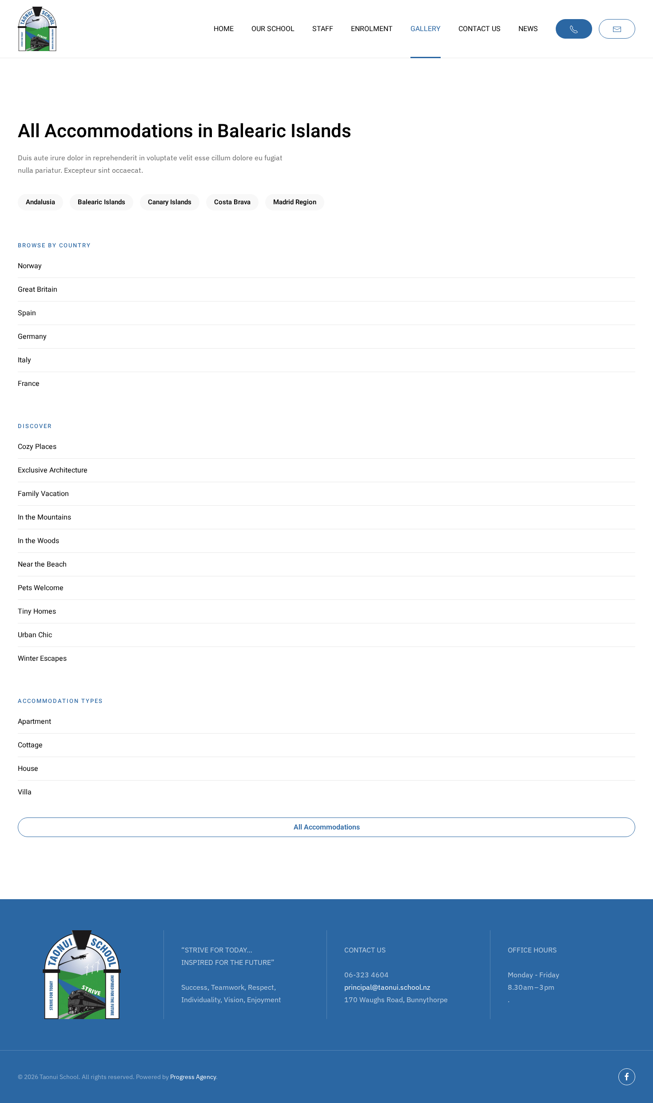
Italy (24, 360)
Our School (273, 29)
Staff (322, 29)
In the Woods (38, 541)
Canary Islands (169, 202)
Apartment (34, 721)
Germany (32, 336)
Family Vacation (43, 493)
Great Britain (37, 289)
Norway (30, 266)
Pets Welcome (41, 588)
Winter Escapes (42, 658)
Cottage (30, 745)
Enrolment (372, 29)
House (28, 768)
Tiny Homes (37, 611)
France (29, 383)
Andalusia (40, 202)
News (528, 29)
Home (224, 29)
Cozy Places (37, 446)
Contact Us (479, 29)
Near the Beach (42, 564)
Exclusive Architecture (53, 470)
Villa (25, 792)
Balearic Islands (101, 202)
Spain (27, 313)
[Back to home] (37, 29)
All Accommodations (327, 827)
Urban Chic (35, 635)
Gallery (425, 29)
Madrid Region (294, 202)
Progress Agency (193, 1077)
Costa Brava (232, 202)
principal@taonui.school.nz (387, 987)
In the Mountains (44, 517)
